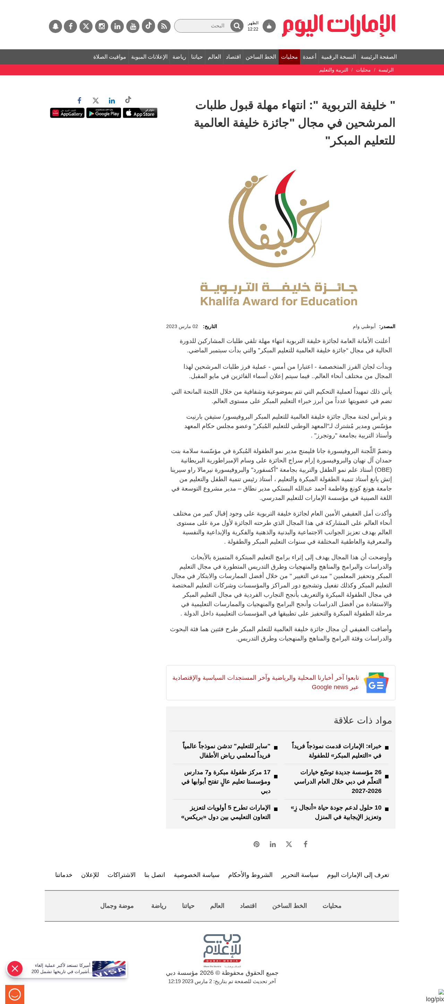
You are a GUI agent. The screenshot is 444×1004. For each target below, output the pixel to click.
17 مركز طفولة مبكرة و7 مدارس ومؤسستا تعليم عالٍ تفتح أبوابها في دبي (226, 781)
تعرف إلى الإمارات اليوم (358, 874)
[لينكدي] (117, 26)
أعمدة (309, 57)
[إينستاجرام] (101, 26)
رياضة (179, 57)
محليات (289, 57)
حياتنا (197, 57)
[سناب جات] (55, 26)
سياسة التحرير (299, 874)
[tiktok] (148, 26)
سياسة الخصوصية (197, 874)
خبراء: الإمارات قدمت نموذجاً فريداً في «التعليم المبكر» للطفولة (337, 751)
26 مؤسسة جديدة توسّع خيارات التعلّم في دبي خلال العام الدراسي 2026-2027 (338, 781)
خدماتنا (63, 874)
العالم (214, 57)
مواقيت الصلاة (109, 57)
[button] (237, 25)
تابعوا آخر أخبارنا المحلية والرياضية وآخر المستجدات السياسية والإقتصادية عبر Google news (265, 682)
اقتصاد (233, 57)
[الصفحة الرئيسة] (338, 3)
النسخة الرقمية (338, 57)
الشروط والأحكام (250, 874)
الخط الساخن (261, 57)
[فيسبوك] (70, 26)
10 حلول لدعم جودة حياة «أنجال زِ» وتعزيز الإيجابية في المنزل (336, 812)
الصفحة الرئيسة (379, 57)
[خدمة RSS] (164, 26)
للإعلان (90, 874)
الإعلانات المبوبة (149, 57)
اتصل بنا (154, 874)
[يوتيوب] (132, 26)
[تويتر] (86, 26)
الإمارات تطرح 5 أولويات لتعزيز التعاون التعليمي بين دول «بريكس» (226, 812)
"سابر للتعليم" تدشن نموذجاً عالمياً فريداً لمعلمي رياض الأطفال (227, 751)
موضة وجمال (117, 905)
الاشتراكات (122, 874)
